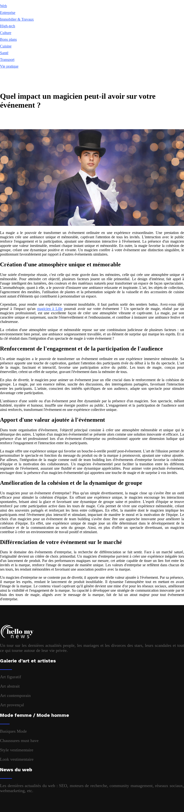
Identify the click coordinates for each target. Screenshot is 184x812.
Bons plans (8, 39)
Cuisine (6, 46)
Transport (7, 60)
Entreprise (7, 13)
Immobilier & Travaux (17, 19)
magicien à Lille (50, 309)
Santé (4, 53)
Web (3, 6)
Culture (5, 33)
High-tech (7, 26)
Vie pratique (9, 66)
